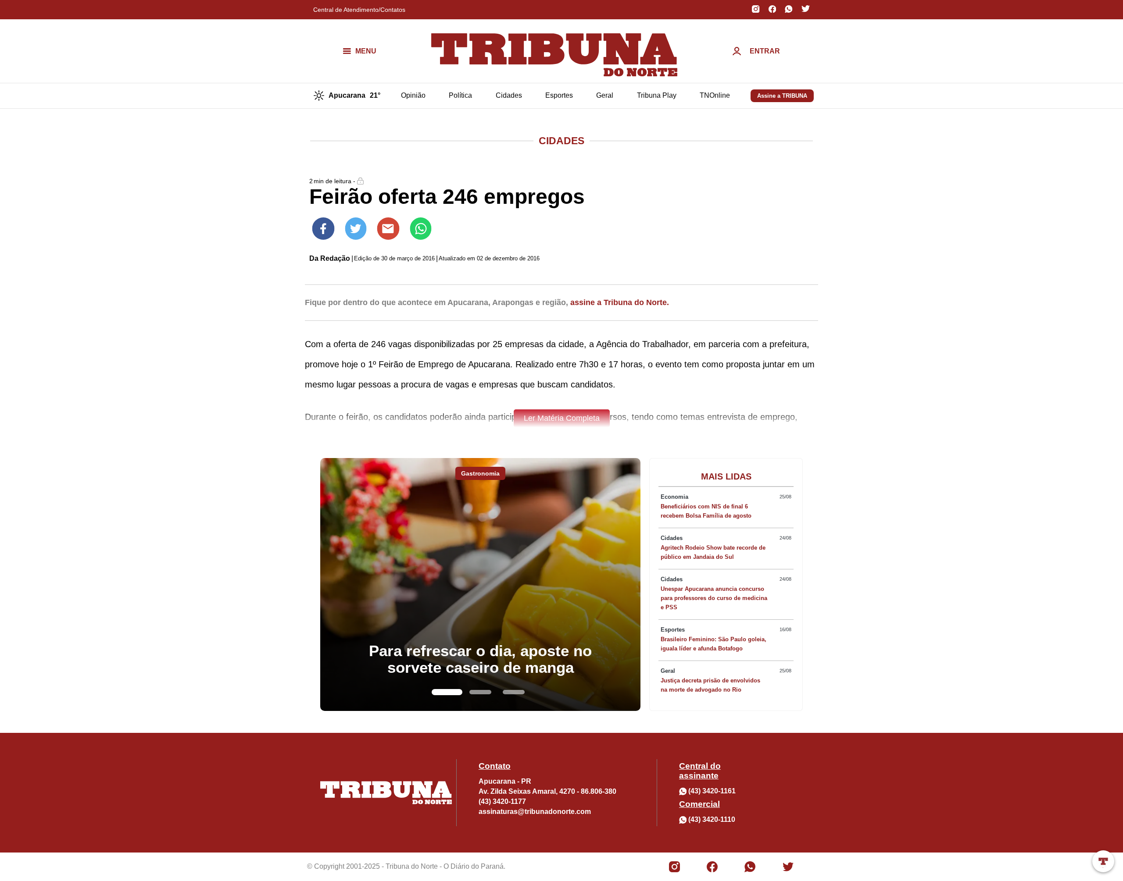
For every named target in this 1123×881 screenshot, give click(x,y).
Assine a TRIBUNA (782, 95)
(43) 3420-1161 (712, 791)
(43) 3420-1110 (711, 819)
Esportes (559, 95)
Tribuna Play (656, 95)
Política (460, 95)
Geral (604, 95)
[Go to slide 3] (514, 692)
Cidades (509, 95)
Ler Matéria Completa (562, 418)
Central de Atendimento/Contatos (359, 9)
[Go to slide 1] (447, 692)
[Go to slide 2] (480, 692)
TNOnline (715, 95)
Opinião (413, 95)
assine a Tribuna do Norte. (619, 302)
